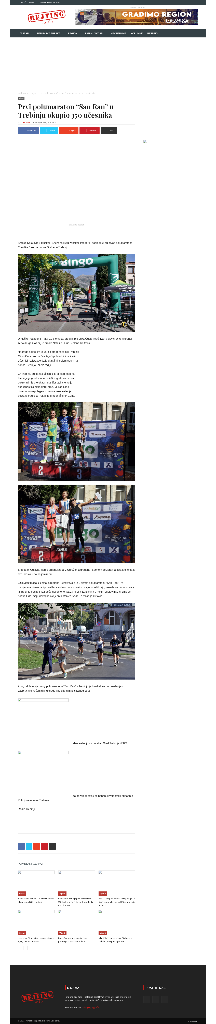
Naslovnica (23, 93)
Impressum (193, 1021)
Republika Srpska (48, 33)
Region (72, 33)
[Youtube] (195, 2)
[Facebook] (184, 2)
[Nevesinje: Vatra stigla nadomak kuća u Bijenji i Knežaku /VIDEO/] (36, 922)
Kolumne (137, 33)
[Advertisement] (108, 62)
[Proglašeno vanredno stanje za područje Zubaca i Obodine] (76, 922)
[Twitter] (190, 2)
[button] (194, 33)
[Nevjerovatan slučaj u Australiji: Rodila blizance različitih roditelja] (36, 883)
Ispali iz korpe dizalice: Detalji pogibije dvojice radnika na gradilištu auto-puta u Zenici (117, 902)
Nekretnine (118, 33)
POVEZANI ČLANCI (30, 863)
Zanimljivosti (94, 33)
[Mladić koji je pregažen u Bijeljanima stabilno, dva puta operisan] (117, 922)
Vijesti (24, 33)
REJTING (27, 122)
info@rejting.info (91, 1007)
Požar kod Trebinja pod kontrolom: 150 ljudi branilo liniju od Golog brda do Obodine (75, 902)
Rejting (152, 33)
